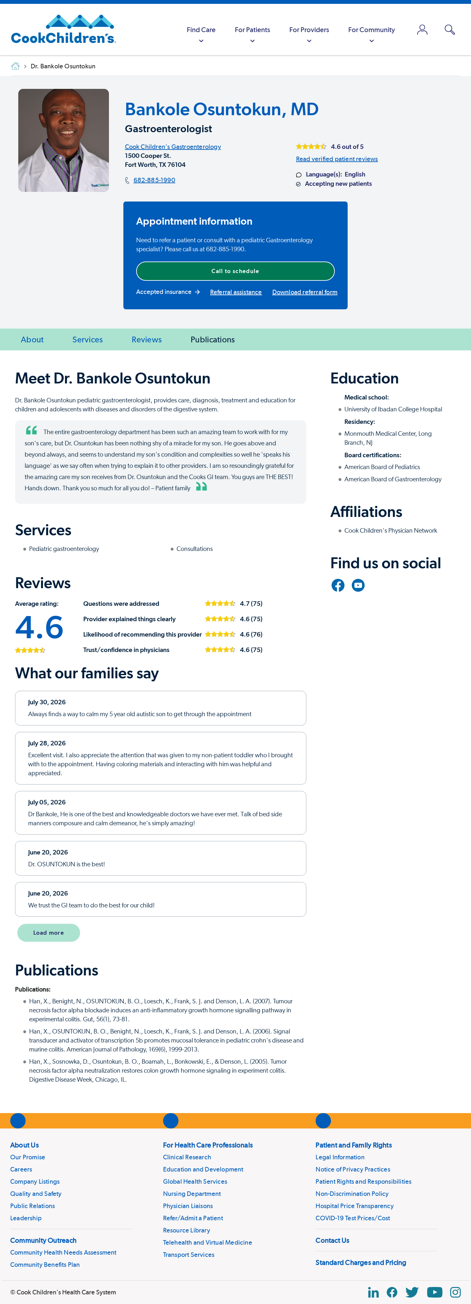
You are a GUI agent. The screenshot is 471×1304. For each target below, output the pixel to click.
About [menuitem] (32, 339)
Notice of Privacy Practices (353, 1169)
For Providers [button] (309, 29)
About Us (24, 1145)
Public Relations (32, 1206)
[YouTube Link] (435, 1292)
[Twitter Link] (412, 1292)
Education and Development (203, 1169)
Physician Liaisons (188, 1206)
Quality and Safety (36, 1193)
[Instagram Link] (455, 1292)
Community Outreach (43, 1240)
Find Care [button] (201, 29)
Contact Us (332, 1240)
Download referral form (304, 292)
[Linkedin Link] (373, 1292)
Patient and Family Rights (354, 1145)
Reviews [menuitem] (147, 339)
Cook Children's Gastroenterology (173, 146)
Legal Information (340, 1157)
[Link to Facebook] (338, 585)
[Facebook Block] (392, 1292)
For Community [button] (371, 29)
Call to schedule (235, 271)
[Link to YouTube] (358, 585)
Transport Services (189, 1254)
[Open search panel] (450, 29)
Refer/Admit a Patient (193, 1218)
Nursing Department (192, 1193)
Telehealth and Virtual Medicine (207, 1242)
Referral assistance (236, 292)
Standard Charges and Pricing (361, 1262)
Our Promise (27, 1157)
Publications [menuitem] (213, 339)
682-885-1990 (154, 180)
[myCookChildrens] (422, 29)
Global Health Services (195, 1181)
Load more (48, 932)
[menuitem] (201, 29)
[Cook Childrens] (60, 29)
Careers (21, 1169)
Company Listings (35, 1181)
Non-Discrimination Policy (352, 1193)
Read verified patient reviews (337, 159)
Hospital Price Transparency (354, 1206)
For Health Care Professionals (208, 1145)
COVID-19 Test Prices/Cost (353, 1218)
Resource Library (186, 1230)
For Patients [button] (252, 29)
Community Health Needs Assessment (63, 1252)
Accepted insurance (164, 292)
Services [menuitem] (87, 339)
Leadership (26, 1218)
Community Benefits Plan (45, 1264)
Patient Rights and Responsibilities (363, 1181)
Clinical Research (187, 1157)
